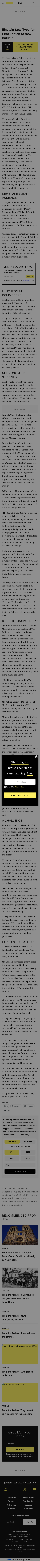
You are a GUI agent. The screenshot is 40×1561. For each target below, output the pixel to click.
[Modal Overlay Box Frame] (20, 780)
